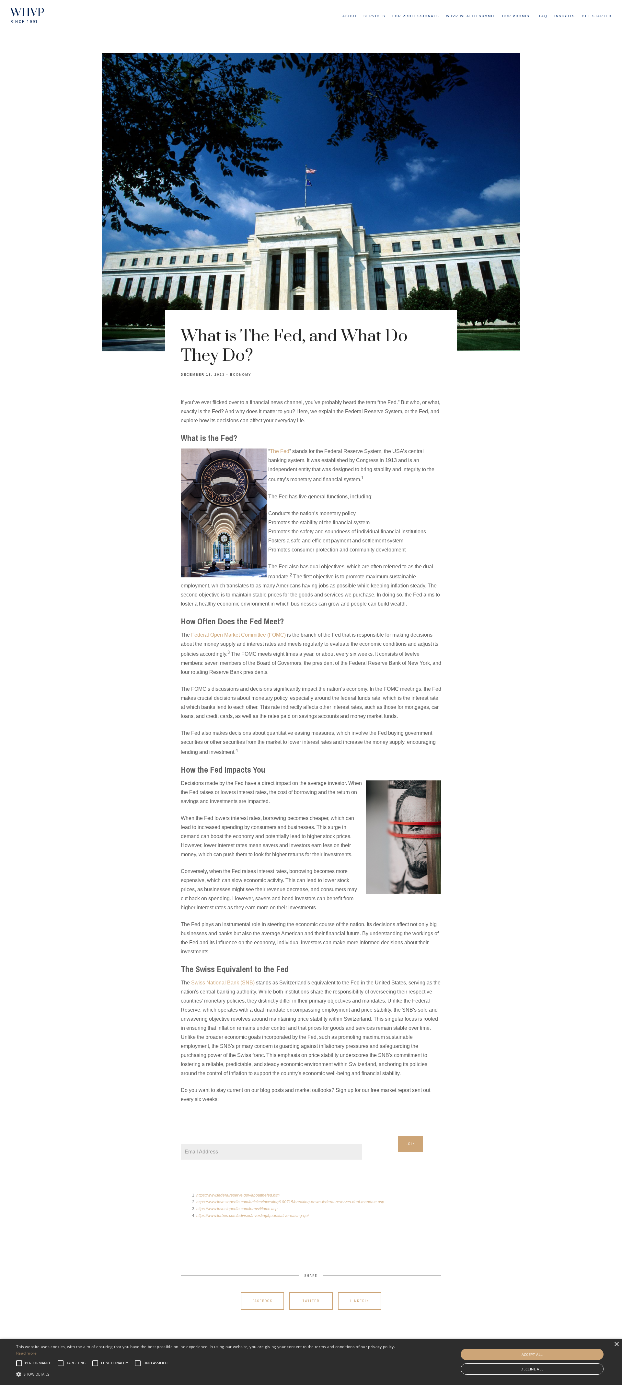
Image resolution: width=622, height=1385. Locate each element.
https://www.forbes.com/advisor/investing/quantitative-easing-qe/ (253, 1215)
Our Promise (517, 16)
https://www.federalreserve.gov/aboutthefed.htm (238, 1195)
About (349, 16)
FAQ (543, 16)
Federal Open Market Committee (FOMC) (238, 635)
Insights (564, 16)
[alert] (311, 1362)
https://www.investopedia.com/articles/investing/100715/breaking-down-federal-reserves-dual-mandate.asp (290, 1202)
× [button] (616, 1344)
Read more (26, 1353)
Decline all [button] (532, 1369)
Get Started (597, 16)
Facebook (262, 1301)
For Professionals (415, 16)
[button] (38, 1363)
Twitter (311, 1301)
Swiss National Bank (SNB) (223, 982)
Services (374, 16)
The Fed (279, 451)
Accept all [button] (532, 1354)
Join (410, 1144)
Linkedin (359, 1301)
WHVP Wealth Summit (470, 16)
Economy (240, 374)
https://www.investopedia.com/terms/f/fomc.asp (237, 1209)
